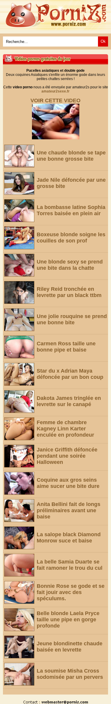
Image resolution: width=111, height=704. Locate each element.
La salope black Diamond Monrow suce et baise (69, 537)
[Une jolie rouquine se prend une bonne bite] (19, 319)
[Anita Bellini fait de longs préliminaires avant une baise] (19, 510)
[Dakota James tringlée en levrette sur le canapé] (19, 401)
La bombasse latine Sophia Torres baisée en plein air (71, 210)
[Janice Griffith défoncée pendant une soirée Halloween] (19, 456)
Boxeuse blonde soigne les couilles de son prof (71, 238)
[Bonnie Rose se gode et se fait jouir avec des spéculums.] (19, 592)
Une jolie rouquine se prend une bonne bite (72, 319)
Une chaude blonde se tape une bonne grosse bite (71, 156)
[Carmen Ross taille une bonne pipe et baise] (19, 347)
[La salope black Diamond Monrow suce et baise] (19, 537)
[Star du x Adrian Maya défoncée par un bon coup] (19, 374)
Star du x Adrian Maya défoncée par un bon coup (70, 374)
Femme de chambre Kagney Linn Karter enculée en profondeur (65, 428)
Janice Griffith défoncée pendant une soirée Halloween (67, 456)
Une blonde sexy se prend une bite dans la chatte (70, 265)
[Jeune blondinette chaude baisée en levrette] (19, 647)
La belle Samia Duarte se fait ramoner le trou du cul (69, 565)
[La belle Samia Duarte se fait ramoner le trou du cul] (19, 565)
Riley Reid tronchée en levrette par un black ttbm (69, 292)
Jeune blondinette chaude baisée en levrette (69, 647)
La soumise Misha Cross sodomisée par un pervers (70, 674)
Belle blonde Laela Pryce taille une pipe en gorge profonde (68, 619)
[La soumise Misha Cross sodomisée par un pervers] (19, 674)
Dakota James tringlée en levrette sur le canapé (69, 401)
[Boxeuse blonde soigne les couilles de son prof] (19, 237)
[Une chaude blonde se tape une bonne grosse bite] (19, 156)
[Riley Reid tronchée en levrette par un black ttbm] (19, 292)
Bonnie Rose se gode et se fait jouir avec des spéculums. (70, 592)
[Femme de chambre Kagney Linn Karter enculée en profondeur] (19, 428)
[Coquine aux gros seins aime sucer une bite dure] (19, 483)
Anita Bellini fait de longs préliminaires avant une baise (68, 510)
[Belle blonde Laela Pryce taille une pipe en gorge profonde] (19, 619)
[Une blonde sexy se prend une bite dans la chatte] (19, 265)
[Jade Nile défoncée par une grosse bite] (19, 183)
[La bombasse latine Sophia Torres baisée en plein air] (19, 210)
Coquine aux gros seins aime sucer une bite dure (68, 483)
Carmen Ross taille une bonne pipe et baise (66, 347)
